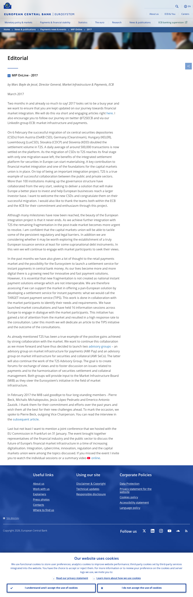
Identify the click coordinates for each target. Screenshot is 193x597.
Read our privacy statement (72, 578)
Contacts (38, 505)
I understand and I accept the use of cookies (51, 588)
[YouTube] (169, 530)
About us (154, 14)
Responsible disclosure (91, 494)
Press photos (41, 499)
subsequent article (26, 419)
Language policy (130, 508)
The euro (99, 23)
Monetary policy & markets (18, 23)
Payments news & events (53, 30)
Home (7, 30)
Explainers (39, 494)
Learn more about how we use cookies (118, 578)
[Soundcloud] (178, 530)
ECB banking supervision (171, 23)
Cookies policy (129, 497)
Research (117, 23)
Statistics (82, 23)
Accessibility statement (134, 502)
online (95, 458)
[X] (144, 530)
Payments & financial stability (55, 23)
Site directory (12, 518)
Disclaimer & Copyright (91, 484)
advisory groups (100, 346)
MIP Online (76, 30)
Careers (185, 14)
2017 (89, 30)
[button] (181, 6)
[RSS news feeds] (186, 530)
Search (176, 6)
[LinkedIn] (152, 530)
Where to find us (43, 510)
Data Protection (129, 484)
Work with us (41, 489)
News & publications (140, 23)
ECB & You (170, 14)
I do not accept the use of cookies (142, 588)
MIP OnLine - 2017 (25, 75)
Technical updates (87, 489)
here (109, 113)
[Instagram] (161, 530)
